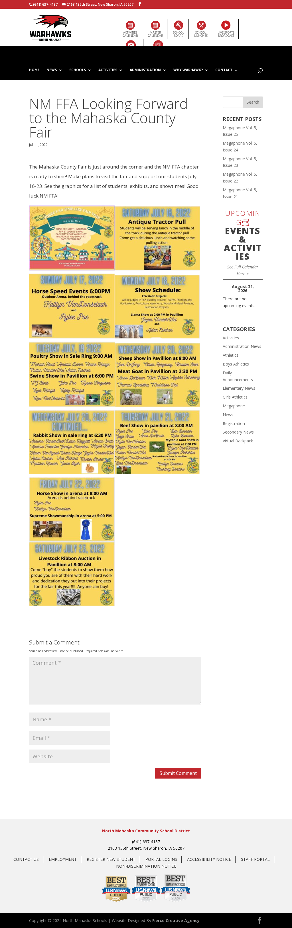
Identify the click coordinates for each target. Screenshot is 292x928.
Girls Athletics (235, 397)
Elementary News (239, 388)
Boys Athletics (236, 364)
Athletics (230, 355)
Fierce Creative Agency (176, 920)
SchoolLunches (201, 34)
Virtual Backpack (238, 441)
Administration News (242, 346)
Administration (145, 70)
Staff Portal (255, 859)
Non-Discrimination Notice (146, 866)
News (51, 70)
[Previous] (227, 288)
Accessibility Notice (209, 859)
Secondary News (238, 432)
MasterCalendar (155, 34)
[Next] (259, 288)
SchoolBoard (178, 34)
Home (34, 70)
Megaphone (234, 405)
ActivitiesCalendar (130, 34)
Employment (63, 859)
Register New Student (111, 859)
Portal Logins (161, 859)
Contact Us (26, 859)
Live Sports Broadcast (226, 34)
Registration (234, 423)
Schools (77, 70)
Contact (223, 70)
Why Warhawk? (188, 70)
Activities (107, 70)
